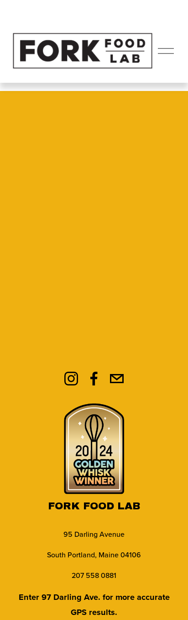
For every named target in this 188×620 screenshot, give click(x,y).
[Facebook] (94, 378)
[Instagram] (71, 378)
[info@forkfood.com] (117, 378)
